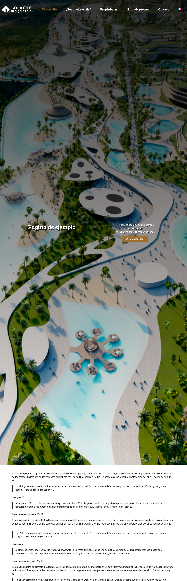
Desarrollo (49, 9)
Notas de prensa (138, 9)
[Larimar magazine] (16, 9)
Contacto (164, 9)
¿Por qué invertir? (78, 9)
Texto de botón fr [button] (135, 238)
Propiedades (108, 9)
